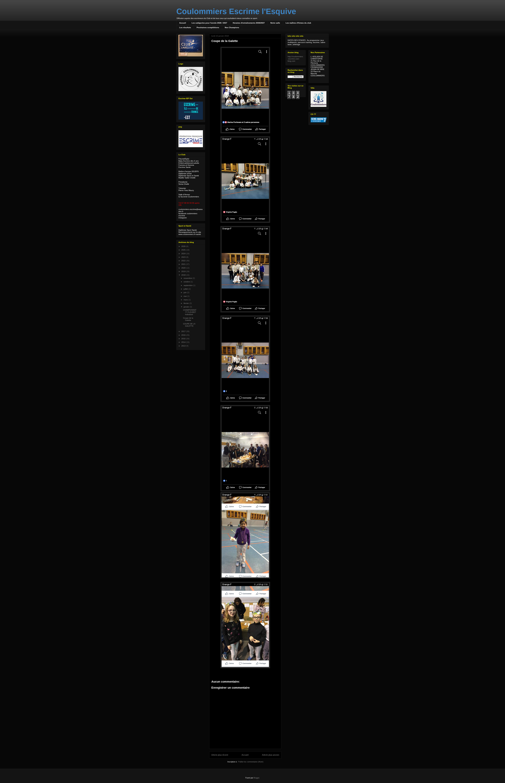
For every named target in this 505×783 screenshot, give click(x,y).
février (186, 303)
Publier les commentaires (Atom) (250, 762)
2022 (183, 261)
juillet (186, 289)
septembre (188, 285)
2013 (183, 346)
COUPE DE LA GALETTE (189, 325)
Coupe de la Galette (188, 319)
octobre (187, 282)
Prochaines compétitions (208, 27)
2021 (183, 264)
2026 (183, 246)
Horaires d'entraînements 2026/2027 (249, 23)
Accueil (182, 23)
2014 (183, 342)
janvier (187, 307)
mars (186, 300)
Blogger (256, 778)
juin (185, 292)
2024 (183, 254)
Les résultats (185, 27)
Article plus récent (219, 755)
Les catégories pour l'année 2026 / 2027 (209, 23)
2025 (183, 250)
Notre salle (275, 23)
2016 (183, 335)
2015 (183, 339)
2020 (183, 268)
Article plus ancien (270, 755)
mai (185, 296)
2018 (183, 275)
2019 (183, 271)
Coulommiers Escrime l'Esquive (236, 11)
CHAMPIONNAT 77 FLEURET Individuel (189, 312)
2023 (183, 257)
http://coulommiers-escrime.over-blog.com (295, 58)
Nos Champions (232, 27)
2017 (183, 331)
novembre (188, 278)
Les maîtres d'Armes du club (298, 23)
